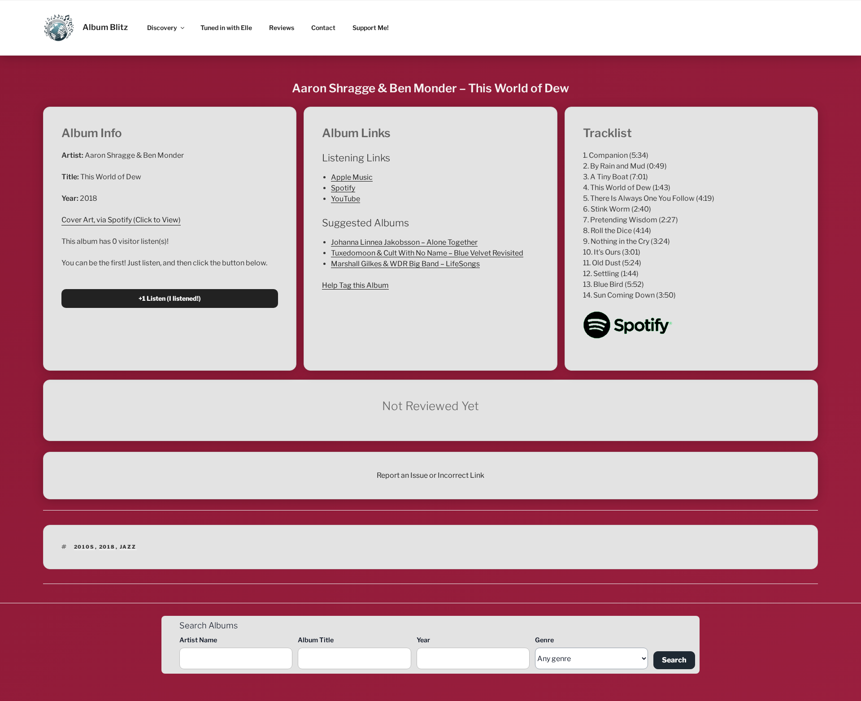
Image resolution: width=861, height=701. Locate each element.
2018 (107, 547)
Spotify (343, 188)
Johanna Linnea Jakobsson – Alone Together (404, 242)
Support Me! (370, 27)
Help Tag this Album (355, 285)
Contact (323, 27)
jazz (128, 547)
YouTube (345, 199)
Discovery (162, 27)
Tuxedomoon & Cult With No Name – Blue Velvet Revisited (427, 253)
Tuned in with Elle (226, 27)
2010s (84, 547)
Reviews (281, 27)
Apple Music (352, 177)
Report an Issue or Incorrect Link (430, 475)
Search (674, 660)
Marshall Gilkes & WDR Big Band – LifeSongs (405, 264)
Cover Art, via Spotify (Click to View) (121, 220)
